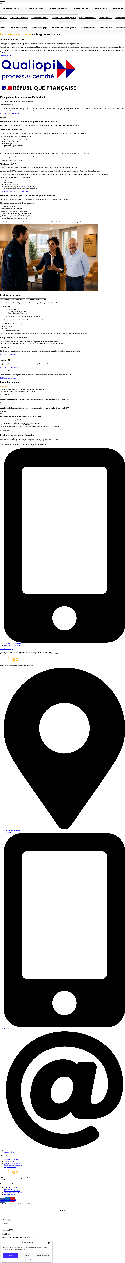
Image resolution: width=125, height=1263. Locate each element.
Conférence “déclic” (11, 8)
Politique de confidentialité (27, 1259)
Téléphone (5, 1230)
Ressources (118, 8)
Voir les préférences (42, 1255)
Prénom (5, 1219)
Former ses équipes (34, 8)
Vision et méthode (80, 8)
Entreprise (5, 1227)
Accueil (3, 18)
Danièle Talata (100, 8)
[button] (49, 1243)
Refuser (26, 1255)
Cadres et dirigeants (58, 8)
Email (4, 1234)
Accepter (10, 1255)
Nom (4, 1223)
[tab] (12, 299)
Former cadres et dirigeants (64, 18)
